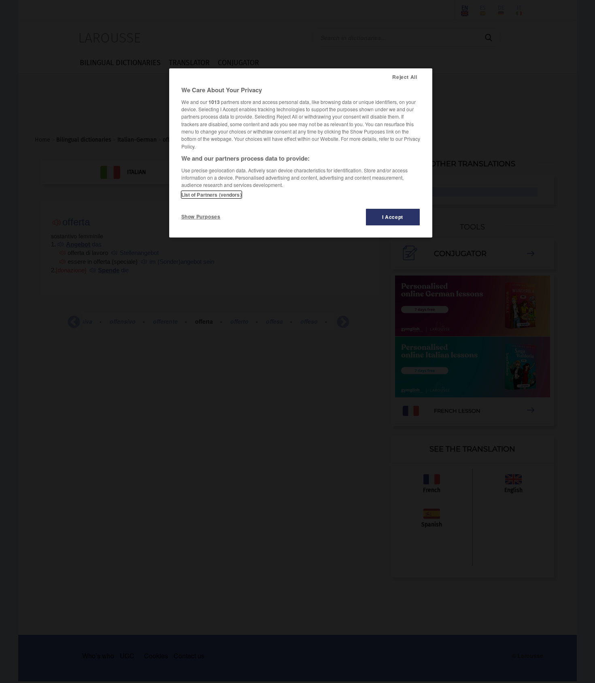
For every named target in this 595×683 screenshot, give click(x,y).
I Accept (392, 217)
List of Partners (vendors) (211, 194)
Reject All (404, 77)
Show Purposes (201, 216)
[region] (300, 153)
